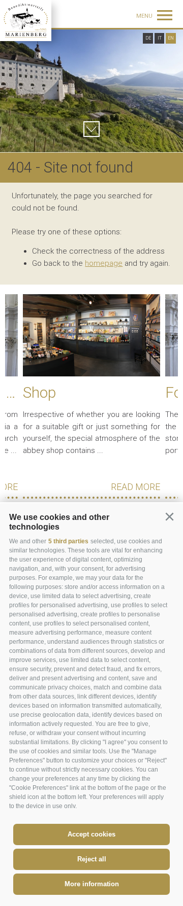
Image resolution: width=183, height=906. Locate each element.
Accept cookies (91, 834)
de (148, 38)
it (160, 38)
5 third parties (68, 541)
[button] (169, 516)
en (171, 38)
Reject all (91, 859)
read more (135, 486)
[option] (91, 91)
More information (92, 884)
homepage (104, 263)
